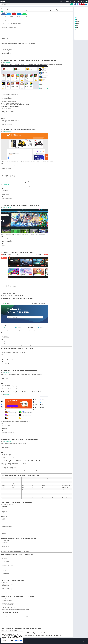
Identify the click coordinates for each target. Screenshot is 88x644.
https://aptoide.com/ (7, 279)
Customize (4, 640)
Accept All (18, 640)
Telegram (20, 14)
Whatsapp (25, 14)
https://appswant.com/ (7, 62)
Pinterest (14, 14)
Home (2, 8)
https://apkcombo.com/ (7, 372)
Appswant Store (8, 12)
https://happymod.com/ (7, 441)
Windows (74, 1)
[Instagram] (80, 4)
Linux (84, 1)
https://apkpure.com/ (7, 184)
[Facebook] (75, 4)
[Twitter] (77, 4)
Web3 (81, 1)
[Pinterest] (84, 4)
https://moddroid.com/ (7, 394)
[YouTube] (82, 4)
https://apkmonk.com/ (7, 350)
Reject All (11, 640)
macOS (78, 1)
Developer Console (62, 1)
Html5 (26, 641)
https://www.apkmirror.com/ (8, 131)
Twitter (9, 14)
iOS (70, 1)
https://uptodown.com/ (7, 207)
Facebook (4, 14)
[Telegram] (86, 4)
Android (67, 1)
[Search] (71, 4)
